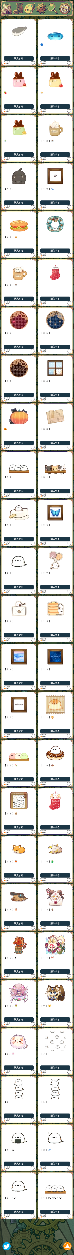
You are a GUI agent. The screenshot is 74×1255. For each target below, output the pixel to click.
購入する (18, 58)
